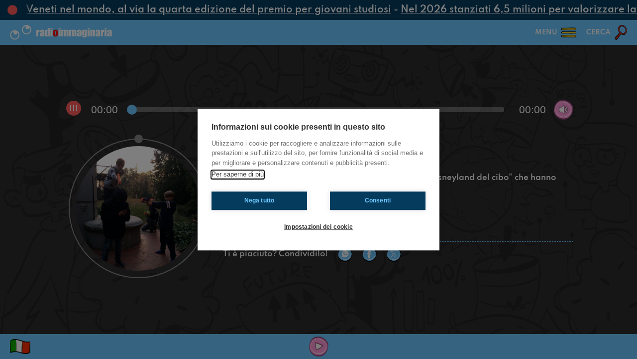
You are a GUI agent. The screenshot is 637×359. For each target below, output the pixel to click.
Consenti (378, 200)
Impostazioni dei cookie (318, 226)
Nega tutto (259, 200)
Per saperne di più (238, 174)
